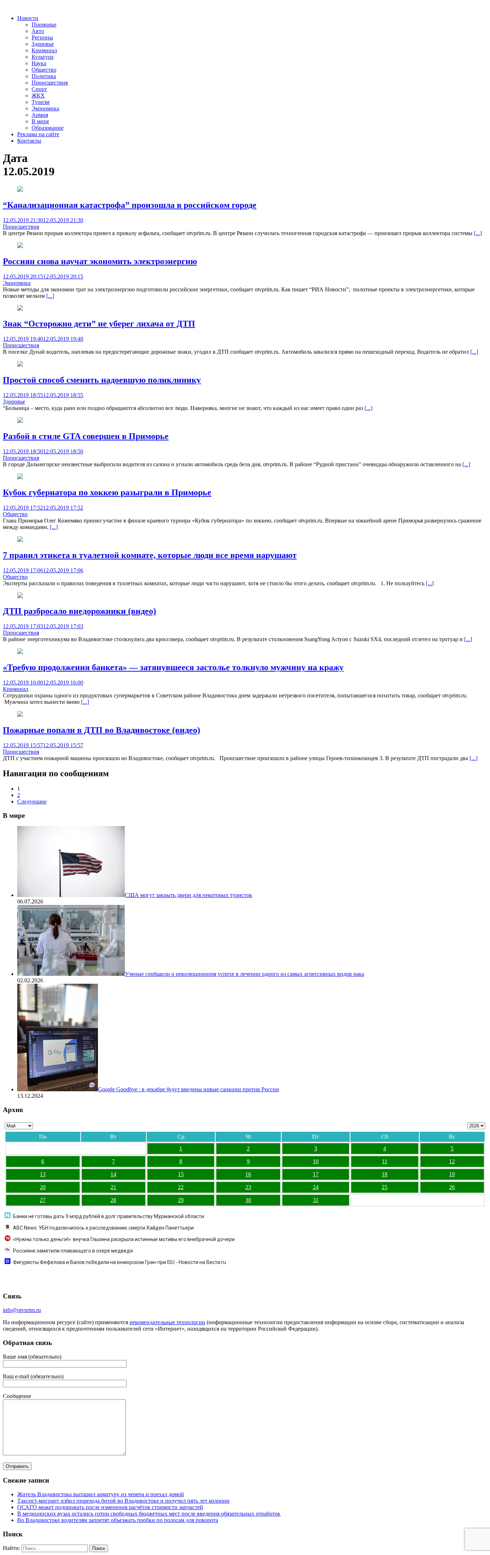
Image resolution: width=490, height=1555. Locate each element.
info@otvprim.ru (22, 1310)
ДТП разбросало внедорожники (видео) (79, 611)
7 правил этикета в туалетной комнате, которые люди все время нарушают (150, 555)
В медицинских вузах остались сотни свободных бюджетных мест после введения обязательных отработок (149, 1514)
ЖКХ (38, 95)
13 (43, 1174)
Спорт (39, 89)
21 (113, 1187)
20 (43, 1187)
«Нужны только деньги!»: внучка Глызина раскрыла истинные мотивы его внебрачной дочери (124, 1239)
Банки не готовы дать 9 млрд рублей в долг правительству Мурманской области (108, 1216)
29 (181, 1200)
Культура (42, 57)
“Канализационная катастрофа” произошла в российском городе (129, 205)
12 (452, 1161)
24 (316, 1187)
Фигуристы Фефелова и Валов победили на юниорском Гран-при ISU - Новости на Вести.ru (119, 1262)
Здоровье (43, 44)
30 (248, 1200)
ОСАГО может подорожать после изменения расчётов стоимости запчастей (110, 1507)
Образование (47, 128)
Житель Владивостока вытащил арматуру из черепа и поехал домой (100, 1494)
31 (316, 1200)
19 (452, 1174)
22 (181, 1187)
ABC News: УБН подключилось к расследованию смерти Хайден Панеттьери (103, 1228)
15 (181, 1174)
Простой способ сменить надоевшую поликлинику (102, 380)
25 (384, 1187)
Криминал (44, 50)
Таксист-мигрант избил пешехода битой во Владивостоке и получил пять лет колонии (123, 1501)
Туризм (41, 102)
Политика (44, 76)
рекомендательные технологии (167, 1322)
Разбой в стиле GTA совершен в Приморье (86, 436)
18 (384, 1174)
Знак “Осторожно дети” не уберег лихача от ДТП (99, 323)
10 (316, 1161)
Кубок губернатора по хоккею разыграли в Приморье (107, 492)
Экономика (45, 108)
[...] (478, 233)
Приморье (44, 25)
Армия (40, 115)
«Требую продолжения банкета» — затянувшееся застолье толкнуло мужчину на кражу (173, 667)
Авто (38, 31)
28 (113, 1200)
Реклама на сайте (38, 134)
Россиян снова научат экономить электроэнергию (100, 261)
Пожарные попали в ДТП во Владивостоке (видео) (101, 730)
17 (316, 1174)
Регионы (42, 37)
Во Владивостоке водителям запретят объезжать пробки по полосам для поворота (117, 1520)
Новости (27, 18)
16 (248, 1174)
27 (43, 1200)
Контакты (29, 141)
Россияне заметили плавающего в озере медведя (73, 1251)
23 (248, 1187)
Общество (44, 70)
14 (113, 1174)
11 (384, 1161)
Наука (39, 63)
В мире (40, 121)
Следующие (32, 801)
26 (452, 1187)
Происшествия (50, 83)
